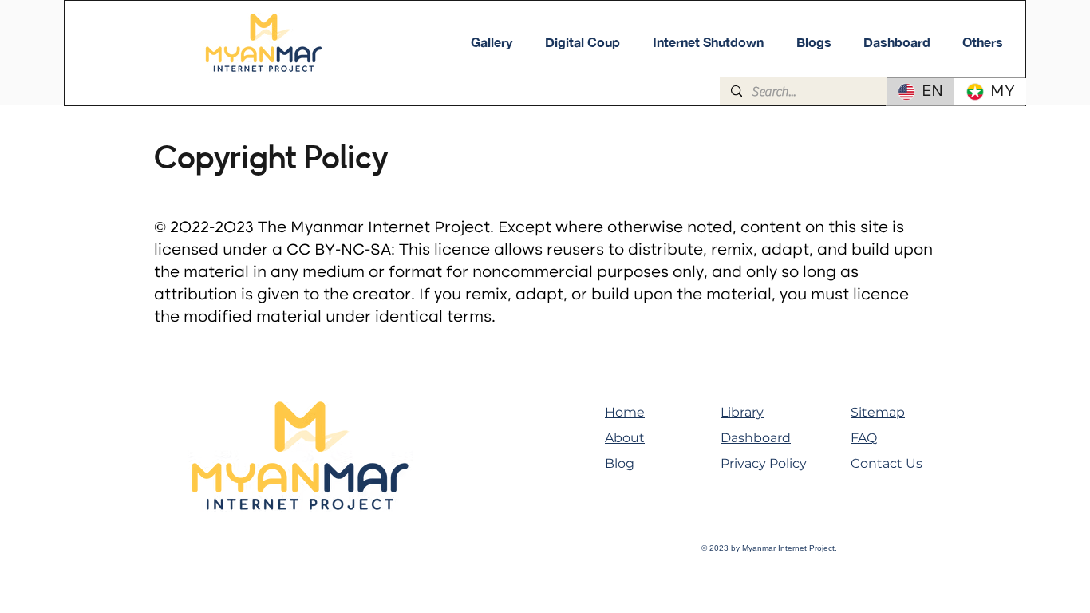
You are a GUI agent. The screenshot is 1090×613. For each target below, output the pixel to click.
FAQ (864, 437)
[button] (982, 42)
